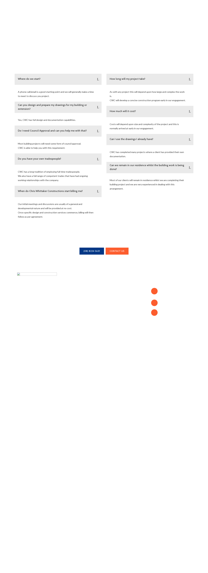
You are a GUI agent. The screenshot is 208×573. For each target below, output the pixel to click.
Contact (66, 315)
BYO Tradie (113, 315)
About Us (67, 294)
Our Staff (67, 298)
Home (65, 290)
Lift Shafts (112, 302)
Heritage (111, 298)
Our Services (69, 302)
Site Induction (114, 319)
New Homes (113, 294)
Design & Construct (118, 311)
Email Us (165, 312)
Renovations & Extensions (122, 290)
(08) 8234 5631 (92, 251)
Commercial (113, 306)
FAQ (64, 311)
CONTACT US (117, 251)
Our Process (69, 306)
